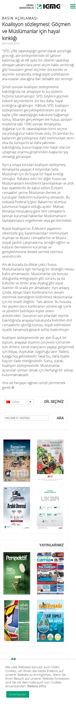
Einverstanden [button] (18, 694)
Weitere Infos (36, 686)
